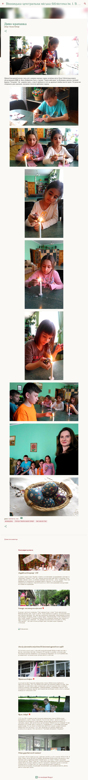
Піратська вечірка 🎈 (26, 679)
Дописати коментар (10, 539)
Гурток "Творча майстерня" (24, 521)
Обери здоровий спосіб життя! (29, 753)
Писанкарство (41, 521)
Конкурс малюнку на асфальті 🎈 (31, 608)
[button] (5, 31)
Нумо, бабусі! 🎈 (24, 714)
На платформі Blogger (45, 777)
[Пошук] (85, 3)
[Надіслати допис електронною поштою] (21, 519)
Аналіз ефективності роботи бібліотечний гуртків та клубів (41, 647)
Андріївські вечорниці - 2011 (28, 573)
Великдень (9, 521)
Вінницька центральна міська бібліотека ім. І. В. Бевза (46, 4)
